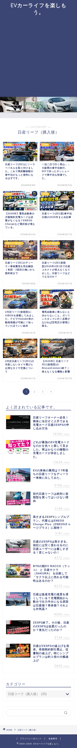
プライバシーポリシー (31, 739)
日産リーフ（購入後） (27, 730)
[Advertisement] (38, 56)
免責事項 (53, 739)
